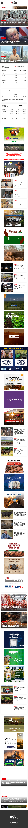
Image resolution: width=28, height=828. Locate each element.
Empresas (15, 284)
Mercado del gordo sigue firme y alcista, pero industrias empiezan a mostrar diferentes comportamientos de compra (19, 432)
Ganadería (15, 180)
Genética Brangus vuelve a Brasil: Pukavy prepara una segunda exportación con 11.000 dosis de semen (19, 689)
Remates (15, 448)
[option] (7, 359)
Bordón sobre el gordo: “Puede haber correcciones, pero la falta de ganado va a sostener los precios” (19, 184)
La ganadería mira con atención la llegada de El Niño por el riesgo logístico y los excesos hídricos (20, 709)
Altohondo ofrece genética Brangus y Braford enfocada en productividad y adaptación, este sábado (20, 514)
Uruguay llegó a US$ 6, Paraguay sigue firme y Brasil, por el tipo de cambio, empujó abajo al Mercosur (19, 277)
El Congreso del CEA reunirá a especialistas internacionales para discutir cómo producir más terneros (19, 267)
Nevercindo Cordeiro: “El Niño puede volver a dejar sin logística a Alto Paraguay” (19, 534)
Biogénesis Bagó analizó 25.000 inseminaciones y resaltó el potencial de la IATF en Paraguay (19, 287)
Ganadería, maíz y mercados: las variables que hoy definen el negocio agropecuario (21, 362)
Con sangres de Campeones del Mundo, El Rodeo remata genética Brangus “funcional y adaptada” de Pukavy (19, 451)
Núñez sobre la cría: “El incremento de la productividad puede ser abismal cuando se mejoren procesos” (20, 204)
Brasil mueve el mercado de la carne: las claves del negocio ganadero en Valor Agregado (7, 362)
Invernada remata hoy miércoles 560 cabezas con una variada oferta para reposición (20, 699)
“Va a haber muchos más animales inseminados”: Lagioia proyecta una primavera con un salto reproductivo (19, 194)
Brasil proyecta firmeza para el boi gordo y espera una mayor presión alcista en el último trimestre (19, 524)
